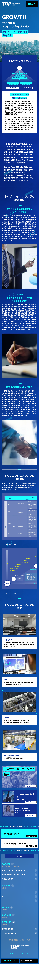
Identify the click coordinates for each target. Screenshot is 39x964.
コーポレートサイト (25, 940)
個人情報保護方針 (13, 940)
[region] (19, 516)
